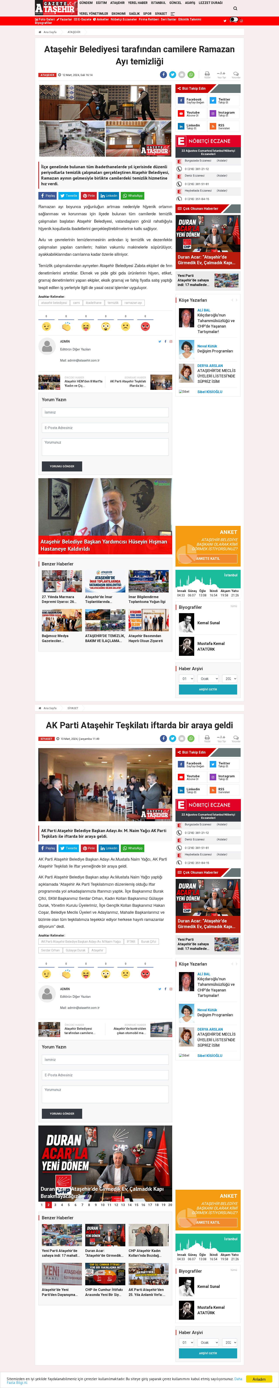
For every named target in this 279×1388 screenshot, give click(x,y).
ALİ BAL (203, 310)
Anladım (259, 1379)
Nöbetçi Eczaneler (124, 19)
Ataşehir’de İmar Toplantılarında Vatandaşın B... (98, 602)
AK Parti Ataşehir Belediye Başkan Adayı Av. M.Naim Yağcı (81, 941)
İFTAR (131, 941)
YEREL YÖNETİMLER (93, 13)
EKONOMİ (119, 13)
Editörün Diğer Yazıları (75, 349)
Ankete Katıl (208, 559)
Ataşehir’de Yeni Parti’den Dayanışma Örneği (58, 1295)
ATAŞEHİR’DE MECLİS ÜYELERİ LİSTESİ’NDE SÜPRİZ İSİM (216, 376)
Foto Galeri (46, 19)
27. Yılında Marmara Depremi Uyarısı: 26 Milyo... (58, 602)
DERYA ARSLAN (210, 366)
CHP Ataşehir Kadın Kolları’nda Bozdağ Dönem (144, 1256)
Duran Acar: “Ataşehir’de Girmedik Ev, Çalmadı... (103, 1256)
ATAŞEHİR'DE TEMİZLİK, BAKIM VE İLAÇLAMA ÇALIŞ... (105, 641)
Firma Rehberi (149, 19)
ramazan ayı (133, 303)
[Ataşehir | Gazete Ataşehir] (56, 7)
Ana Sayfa (49, 32)
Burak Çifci (148, 941)
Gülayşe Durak (75, 950)
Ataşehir (97, 950)
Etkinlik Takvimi (189, 19)
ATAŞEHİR (74, 32)
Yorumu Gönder (62, 466)
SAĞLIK (134, 13)
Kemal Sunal (208, 623)
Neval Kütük (207, 346)
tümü (234, 606)
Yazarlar (65, 19)
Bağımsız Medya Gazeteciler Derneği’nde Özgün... (59, 641)
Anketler (102, 19)
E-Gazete (84, 19)
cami (76, 303)
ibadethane (94, 303)
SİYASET (161, 13)
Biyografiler (43, 23)
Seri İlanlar (169, 19)
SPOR (147, 13)
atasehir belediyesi (54, 303)
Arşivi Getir (208, 689)
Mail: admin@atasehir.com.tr (80, 360)
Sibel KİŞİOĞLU (209, 392)
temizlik (113, 303)
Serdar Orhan (50, 950)
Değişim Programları (215, 351)
